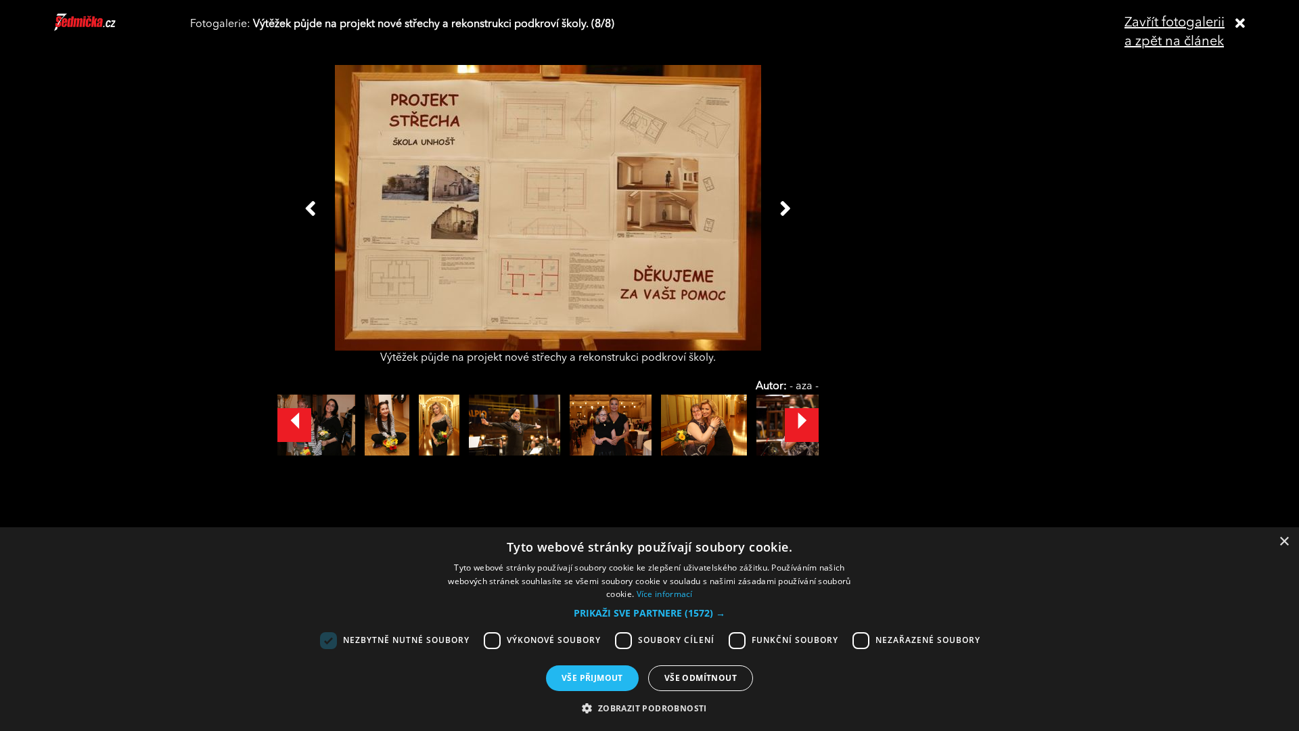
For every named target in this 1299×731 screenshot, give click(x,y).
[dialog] (649, 629)
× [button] (1284, 542)
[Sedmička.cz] (102, 28)
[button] (649, 613)
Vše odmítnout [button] (700, 678)
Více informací (665, 594)
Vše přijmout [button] (592, 678)
